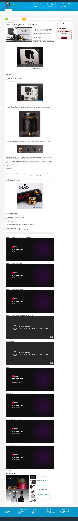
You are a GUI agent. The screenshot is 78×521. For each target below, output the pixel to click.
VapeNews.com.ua (13, 5)
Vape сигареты (36, 509)
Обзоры (42, 10)
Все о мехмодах (49, 511)
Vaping (19, 512)
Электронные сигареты (50, 512)
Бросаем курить (62, 512)
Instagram (61, 1)
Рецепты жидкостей (24, 509)
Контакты (71, 1)
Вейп (33, 511)
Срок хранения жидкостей (64, 511)
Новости (37, 10)
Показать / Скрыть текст (12, 232)
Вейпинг (33, 512)
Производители (9, 509)
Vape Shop (7, 513)
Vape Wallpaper (21, 511)
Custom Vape (7, 511)
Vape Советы (70, 10)
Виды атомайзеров (63, 513)
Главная (57, 1)
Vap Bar (19, 513)
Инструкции (49, 509)
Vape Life (6, 512)
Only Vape (48, 513)
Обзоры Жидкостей (50, 10)
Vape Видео (63, 10)
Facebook (66, 1)
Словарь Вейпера (64, 509)
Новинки (57, 10)
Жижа (33, 513)
